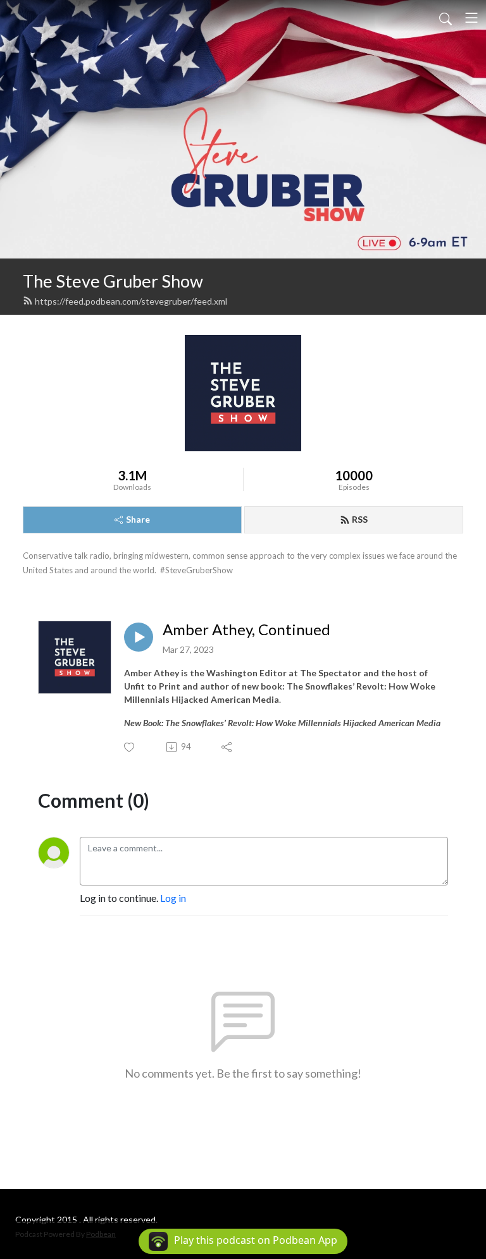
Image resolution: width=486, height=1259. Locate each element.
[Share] (227, 747)
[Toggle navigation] (471, 18)
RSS (360, 519)
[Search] (445, 17)
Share (138, 519)
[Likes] (130, 747)
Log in (173, 898)
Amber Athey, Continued (246, 629)
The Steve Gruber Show (113, 281)
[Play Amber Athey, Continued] (138, 637)
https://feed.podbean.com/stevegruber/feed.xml (131, 301)
